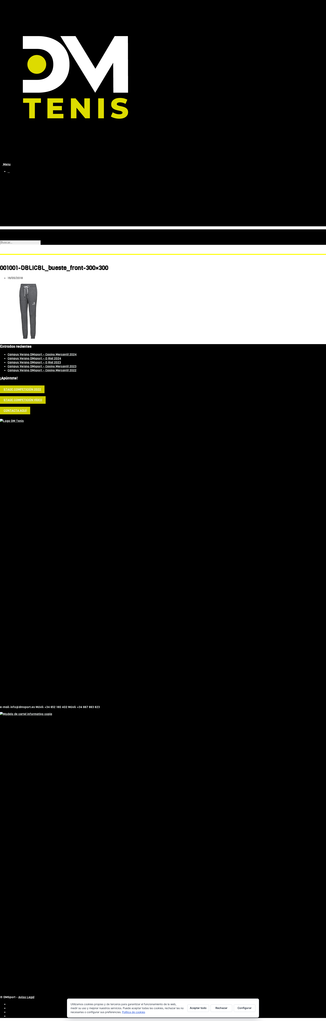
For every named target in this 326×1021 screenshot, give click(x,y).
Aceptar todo (198, 1007)
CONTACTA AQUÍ (15, 410)
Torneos (13, 216)
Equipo (20, 193)
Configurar (245, 1007)
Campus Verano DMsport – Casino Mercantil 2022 (42, 370)
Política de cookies (133, 1012)
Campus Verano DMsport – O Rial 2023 (34, 362)
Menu (6, 164)
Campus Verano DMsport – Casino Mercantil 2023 (42, 366)
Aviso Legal (26, 997)
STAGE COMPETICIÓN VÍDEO (23, 400)
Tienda (12, 182)
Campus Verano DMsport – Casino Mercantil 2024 (42, 354)
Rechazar (221, 1007)
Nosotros (14, 186)
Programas (23, 197)
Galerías (21, 205)
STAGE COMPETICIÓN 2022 (22, 389)
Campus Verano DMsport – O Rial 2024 (34, 358)
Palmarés (21, 201)
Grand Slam (16, 212)
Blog (11, 220)
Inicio (11, 178)
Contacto (14, 224)
